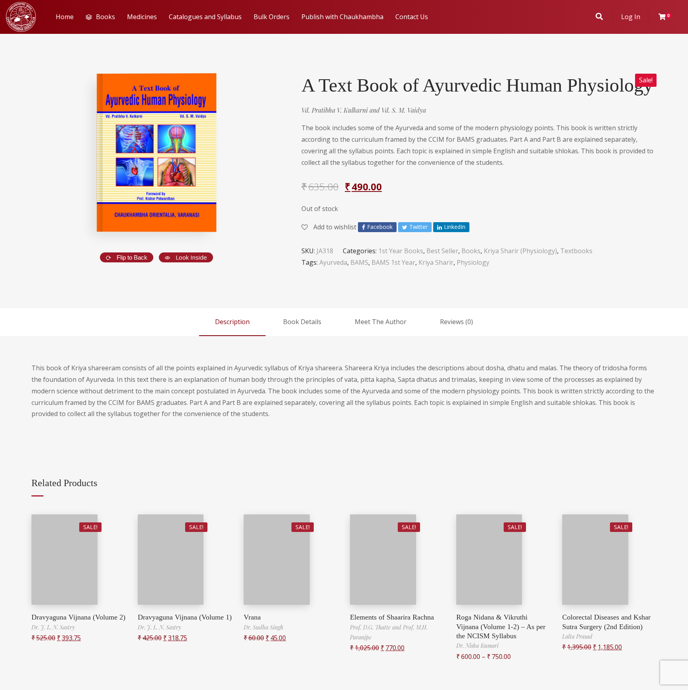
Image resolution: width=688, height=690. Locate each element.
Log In (630, 16)
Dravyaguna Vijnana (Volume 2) (78, 617)
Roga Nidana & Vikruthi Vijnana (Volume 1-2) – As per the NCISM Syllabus (500, 626)
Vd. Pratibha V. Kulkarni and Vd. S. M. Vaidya (363, 110)
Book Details (302, 321)
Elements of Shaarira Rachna (392, 617)
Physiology (473, 262)
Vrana (252, 617)
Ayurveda (333, 262)
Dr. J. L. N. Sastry (53, 627)
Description (232, 321)
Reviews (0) (456, 321)
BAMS (359, 262)
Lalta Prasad (577, 636)
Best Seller (442, 250)
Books (471, 250)
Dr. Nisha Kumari (477, 645)
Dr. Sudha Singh (263, 627)
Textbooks (576, 250)
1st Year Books (400, 250)
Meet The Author (381, 321)
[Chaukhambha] (21, 17)
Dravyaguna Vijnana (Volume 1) (185, 617)
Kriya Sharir (435, 262)
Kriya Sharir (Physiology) (520, 250)
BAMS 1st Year (393, 262)
